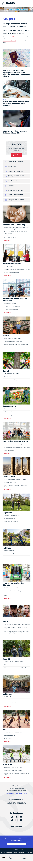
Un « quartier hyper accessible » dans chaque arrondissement (16, 232)
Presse (3, 852)
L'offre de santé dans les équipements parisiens (17, 624)
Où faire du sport (8, 738)
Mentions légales (6, 849)
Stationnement (8, 556)
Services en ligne (8, 266)
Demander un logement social (12, 515)
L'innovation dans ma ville (11, 309)
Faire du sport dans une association (13, 732)
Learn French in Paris (9, 482)
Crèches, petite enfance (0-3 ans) (13, 444)
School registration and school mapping (15, 479)
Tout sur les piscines (9, 735)
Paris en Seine (25, 857)
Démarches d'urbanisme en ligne (13, 767)
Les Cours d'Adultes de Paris (11, 373)
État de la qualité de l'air (10, 408)
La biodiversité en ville (10, 412)
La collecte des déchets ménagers (13, 591)
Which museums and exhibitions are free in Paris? (16, 486)
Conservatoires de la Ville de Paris (13, 341)
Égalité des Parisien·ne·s (10, 696)
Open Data (9, 852)
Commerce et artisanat (10, 303)
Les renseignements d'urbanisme (13, 770)
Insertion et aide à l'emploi (11, 379)
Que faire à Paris (12, 857)
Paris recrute (7, 376)
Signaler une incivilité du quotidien (13, 661)
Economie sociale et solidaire (12, 306)
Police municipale (9, 664)
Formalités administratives (11, 272)
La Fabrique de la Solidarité (11, 703)
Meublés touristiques (9, 518)
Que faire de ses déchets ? (11, 588)
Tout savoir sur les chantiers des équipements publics (16, 774)
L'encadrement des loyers (11, 521)
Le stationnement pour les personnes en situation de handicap (15, 236)
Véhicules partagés (9, 550)
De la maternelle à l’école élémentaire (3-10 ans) (17, 447)
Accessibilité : (22, 849)
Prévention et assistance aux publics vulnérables (17, 667)
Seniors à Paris (8, 700)
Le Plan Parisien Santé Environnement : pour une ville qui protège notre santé (16, 632)
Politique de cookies (18, 852)
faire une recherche (18, 37)
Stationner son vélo (9, 553)
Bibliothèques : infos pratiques (12, 338)
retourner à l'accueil (9, 41)
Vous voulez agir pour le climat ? (13, 415)
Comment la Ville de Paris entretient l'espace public (16, 594)
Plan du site (29, 852)
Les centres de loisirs (9, 450)
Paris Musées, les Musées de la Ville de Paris (16, 344)
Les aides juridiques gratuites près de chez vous (17, 269)
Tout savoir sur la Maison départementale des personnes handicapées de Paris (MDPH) (16, 228)
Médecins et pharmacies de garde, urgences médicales (16, 628)
